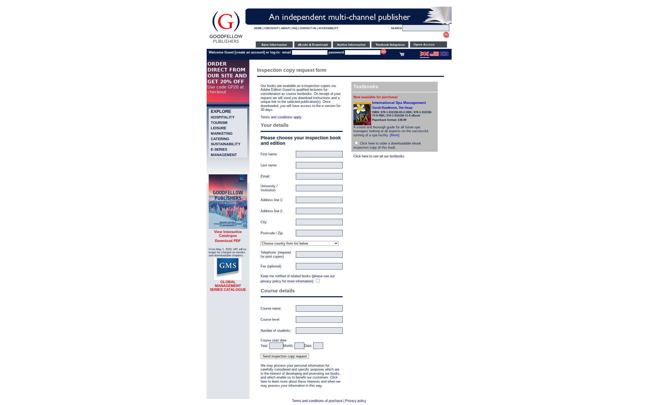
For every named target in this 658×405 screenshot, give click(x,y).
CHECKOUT (271, 28)
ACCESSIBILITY (328, 28)
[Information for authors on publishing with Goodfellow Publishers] (351, 46)
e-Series (219, 149)
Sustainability (225, 144)
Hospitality (222, 117)
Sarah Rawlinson (384, 108)
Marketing (222, 133)
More (394, 135)
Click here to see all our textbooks (378, 156)
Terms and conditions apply (281, 117)
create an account (250, 52)
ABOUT (285, 28)
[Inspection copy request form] (389, 46)
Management (224, 155)
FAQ (294, 28)
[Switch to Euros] (444, 55)
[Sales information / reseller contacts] (274, 46)
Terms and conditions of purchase (317, 401)
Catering (220, 139)
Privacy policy (355, 401)
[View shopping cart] (401, 55)
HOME (258, 28)
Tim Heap (405, 108)
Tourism (219, 123)
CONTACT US (308, 28)
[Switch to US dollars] (434, 55)
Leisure (218, 128)
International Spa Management (399, 103)
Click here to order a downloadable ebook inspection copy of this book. (387, 145)
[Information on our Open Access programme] (428, 46)
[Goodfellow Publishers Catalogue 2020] (228, 228)
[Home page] (226, 43)
